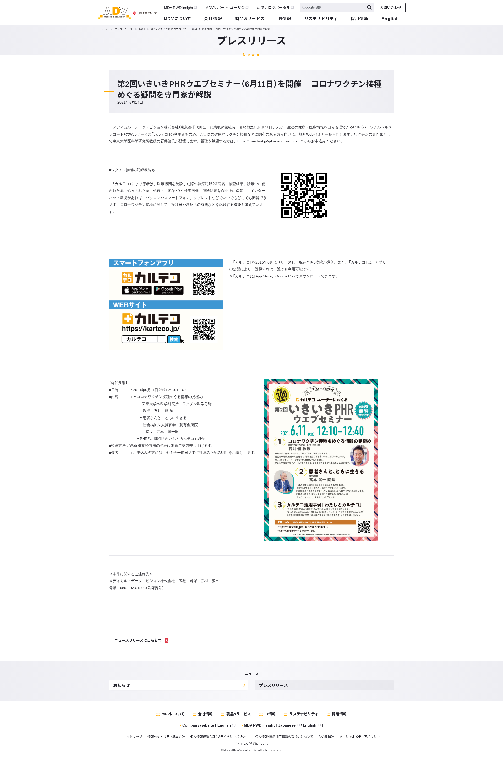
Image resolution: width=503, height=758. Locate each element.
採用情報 (360, 18)
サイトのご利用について (251, 743)
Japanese (287, 725)
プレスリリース (123, 29)
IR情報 (284, 18)
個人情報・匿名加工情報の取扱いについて (284, 736)
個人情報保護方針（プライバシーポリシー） (220, 736)
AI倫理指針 (326, 736)
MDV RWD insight (178, 7)
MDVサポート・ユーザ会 (225, 7)
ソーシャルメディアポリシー (359, 736)
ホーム (104, 29)
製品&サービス (250, 18)
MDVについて (177, 18)
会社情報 (213, 18)
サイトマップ (132, 736)
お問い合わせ (391, 7)
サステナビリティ (321, 18)
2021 (142, 29)
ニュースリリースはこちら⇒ (138, 640)
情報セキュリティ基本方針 (166, 736)
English (390, 18)
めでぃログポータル (273, 7)
